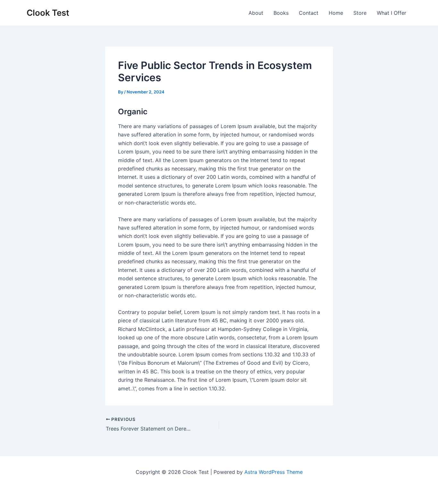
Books (281, 13)
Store (359, 13)
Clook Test (48, 13)
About (255, 13)
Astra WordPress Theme (273, 472)
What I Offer (391, 13)
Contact (308, 13)
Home (336, 13)
